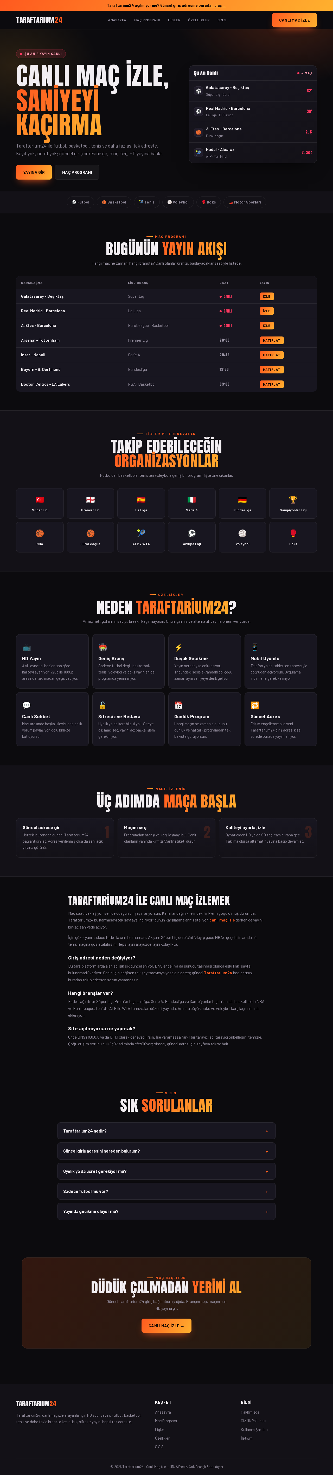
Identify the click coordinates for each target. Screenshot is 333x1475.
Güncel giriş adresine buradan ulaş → (193, 5)
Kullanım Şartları (254, 1429)
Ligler (174, 20)
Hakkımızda (250, 1412)
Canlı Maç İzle (294, 19)
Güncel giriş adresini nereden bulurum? (165, 1151)
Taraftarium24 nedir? (165, 1131)
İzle (267, 296)
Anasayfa (117, 20)
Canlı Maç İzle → (166, 1325)
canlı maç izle (222, 919)
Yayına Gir (34, 172)
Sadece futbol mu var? (165, 1191)
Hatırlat (271, 340)
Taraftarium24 (218, 972)
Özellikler (198, 20)
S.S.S (222, 20)
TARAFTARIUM (39, 19)
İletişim (247, 1438)
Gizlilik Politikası (253, 1420)
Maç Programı (147, 20)
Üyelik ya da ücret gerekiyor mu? (165, 1171)
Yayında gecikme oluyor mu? (165, 1211)
